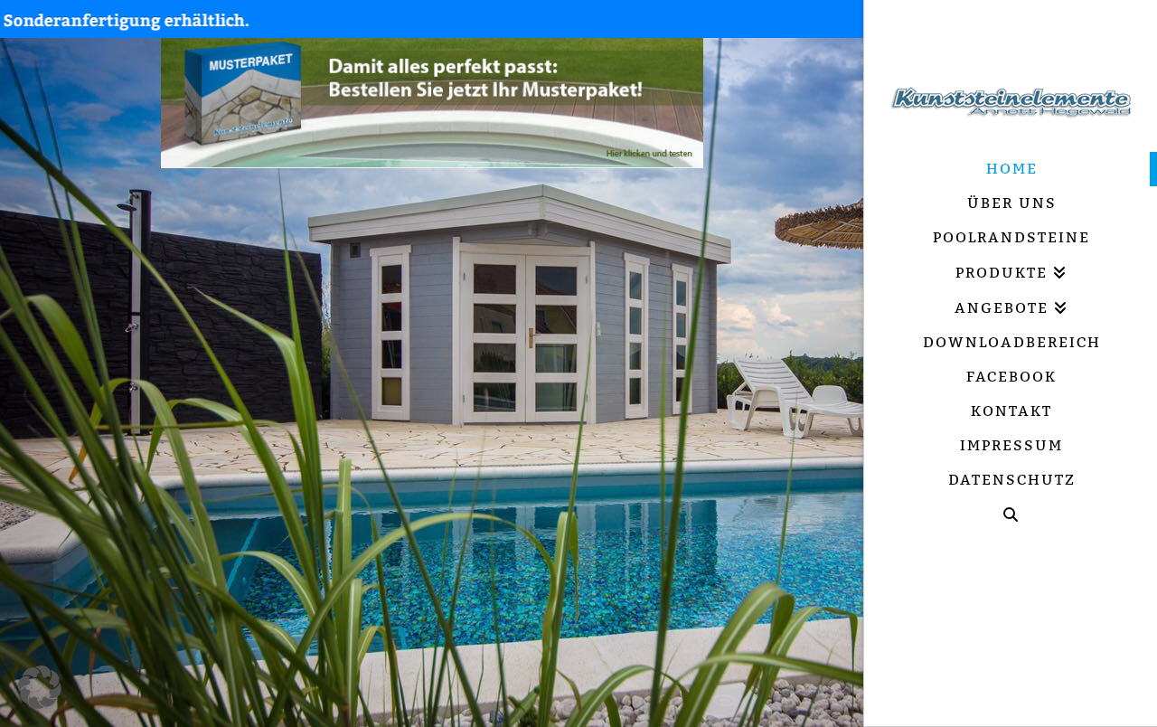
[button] (40, 687)
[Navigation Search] (1010, 515)
